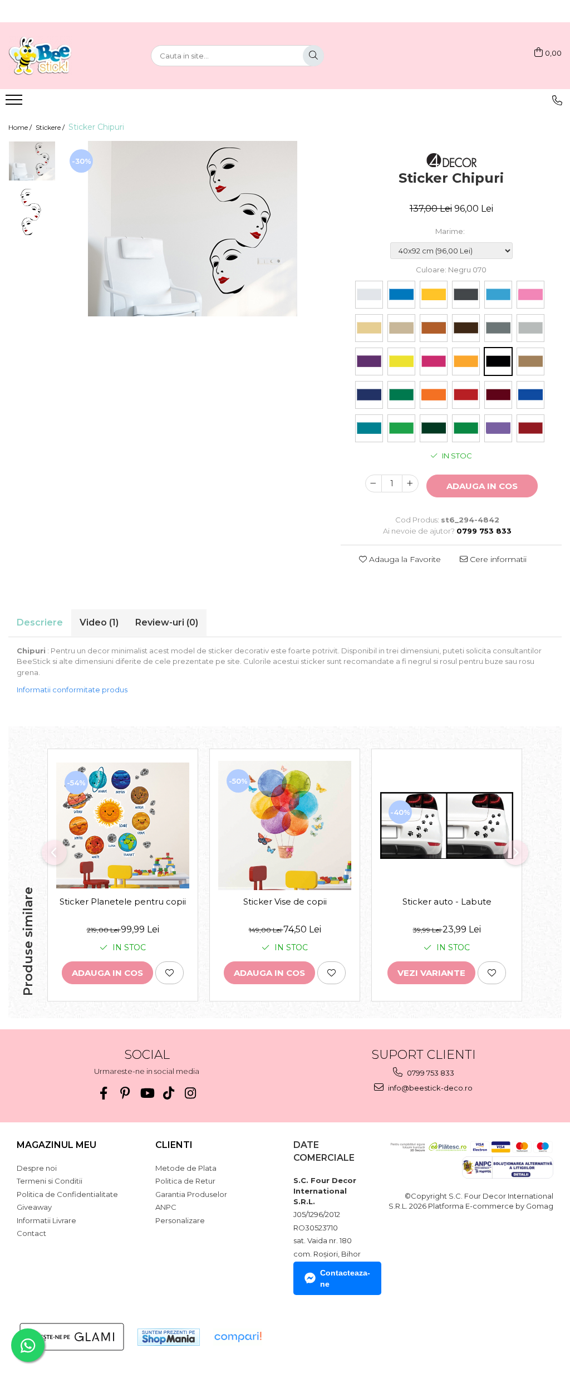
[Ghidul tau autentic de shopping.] (237, 1337)
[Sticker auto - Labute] (446, 825)
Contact (31, 1233)
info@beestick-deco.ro (429, 1087)
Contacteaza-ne (345, 1278)
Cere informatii (497, 559)
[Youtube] (146, 1093)
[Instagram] (190, 1093)
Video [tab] (99, 622)
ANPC (165, 1207)
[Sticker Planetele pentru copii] (122, 826)
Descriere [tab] (40, 622)
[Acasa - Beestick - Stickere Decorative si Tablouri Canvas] (64, 55)
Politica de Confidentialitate (67, 1194)
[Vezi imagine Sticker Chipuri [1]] (32, 212)
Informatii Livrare (46, 1220)
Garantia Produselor (191, 1194)
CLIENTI (174, 1145)
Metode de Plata (186, 1168)
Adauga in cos (482, 486)
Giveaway (34, 1207)
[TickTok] (168, 1093)
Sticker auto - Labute (447, 901)
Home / (20, 127)
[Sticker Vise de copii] (284, 826)
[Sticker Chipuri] (192, 228)
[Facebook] (103, 1093)
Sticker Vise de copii (285, 901)
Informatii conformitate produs (72, 689)
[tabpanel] (192, 228)
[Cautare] (313, 55)
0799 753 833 (429, 1072)
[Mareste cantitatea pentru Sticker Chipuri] (410, 483)
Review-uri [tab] (166, 622)
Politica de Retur (185, 1180)
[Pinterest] (125, 1093)
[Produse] (15, 103)
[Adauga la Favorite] (169, 972)
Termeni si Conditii (49, 1180)
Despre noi (37, 1168)
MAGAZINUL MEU (56, 1145)
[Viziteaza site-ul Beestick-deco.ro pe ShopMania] (168, 1337)
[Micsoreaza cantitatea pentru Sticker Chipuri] (373, 483)
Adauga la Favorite (404, 559)
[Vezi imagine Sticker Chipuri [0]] (32, 160)
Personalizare (180, 1220)
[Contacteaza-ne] (557, 100)
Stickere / (51, 127)
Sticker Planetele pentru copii (123, 901)
